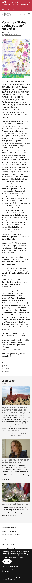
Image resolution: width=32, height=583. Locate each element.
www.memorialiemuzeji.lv (12, 349)
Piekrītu (7, 561)
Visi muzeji (13, 515)
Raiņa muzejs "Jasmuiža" (11, 35)
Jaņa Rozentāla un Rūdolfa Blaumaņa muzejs (18, 434)
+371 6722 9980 (6, 537)
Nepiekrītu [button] (8, 571)
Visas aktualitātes (7, 383)
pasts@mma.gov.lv (7, 540)
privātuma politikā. (18, 557)
